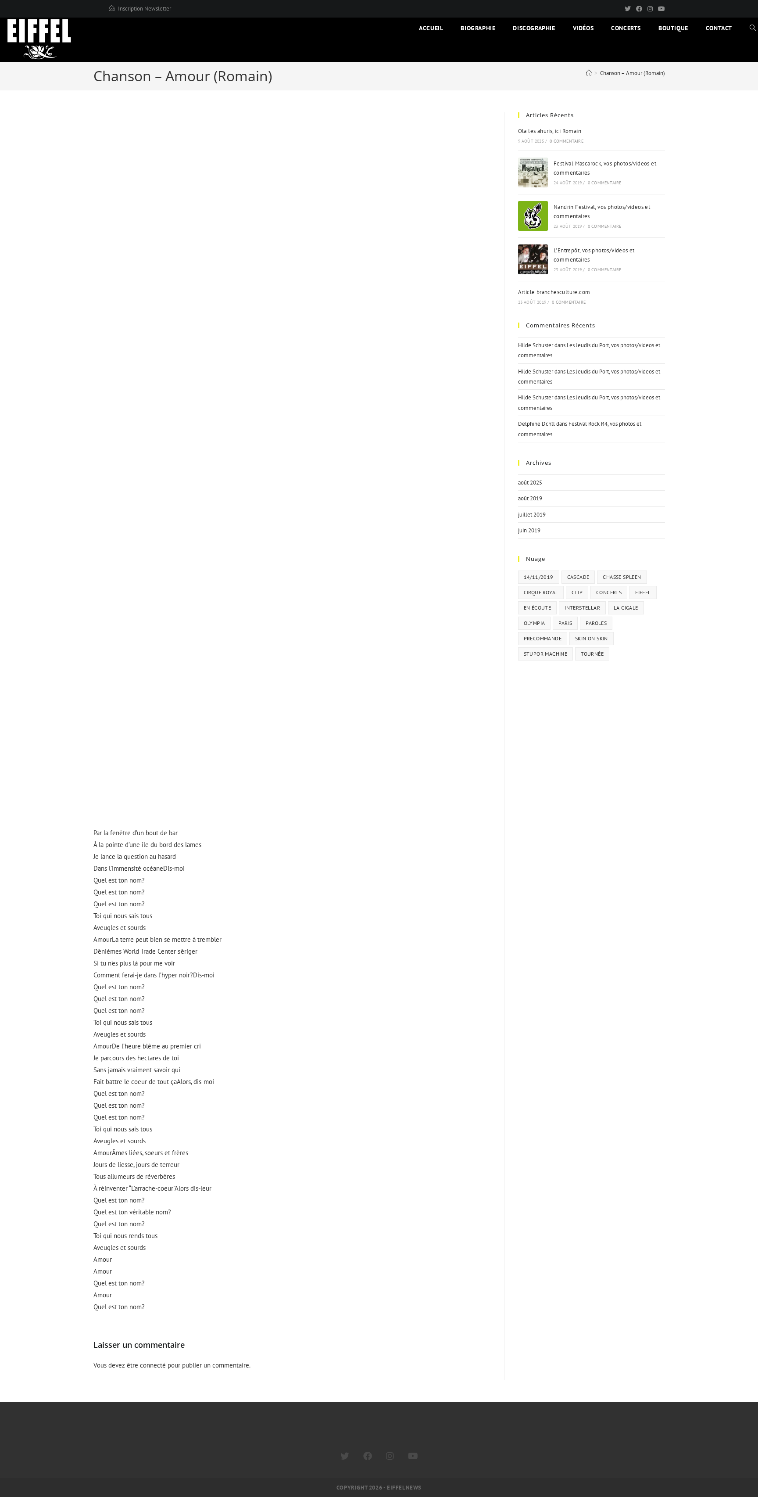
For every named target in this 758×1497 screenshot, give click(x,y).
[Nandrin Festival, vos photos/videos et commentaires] (533, 216)
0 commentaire (566, 141)
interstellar (582, 607)
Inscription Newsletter (144, 8)
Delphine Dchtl (536, 423)
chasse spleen (622, 577)
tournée (592, 653)
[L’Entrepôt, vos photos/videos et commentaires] (533, 259)
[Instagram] (650, 8)
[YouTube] (660, 8)
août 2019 (530, 498)
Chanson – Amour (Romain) (632, 73)
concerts (609, 592)
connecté (153, 1365)
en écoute (537, 607)
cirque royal (541, 592)
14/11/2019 (539, 577)
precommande (542, 638)
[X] (627, 8)
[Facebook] (639, 8)
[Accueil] (589, 73)
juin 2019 (529, 530)
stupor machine (546, 653)
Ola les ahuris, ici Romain (549, 131)
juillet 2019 (532, 514)
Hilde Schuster (535, 345)
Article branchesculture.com (554, 292)
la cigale (626, 607)
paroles (596, 623)
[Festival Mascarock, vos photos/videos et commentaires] (533, 172)
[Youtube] (413, 1456)
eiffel (643, 592)
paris (565, 623)
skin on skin (591, 638)
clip (577, 592)
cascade (578, 577)
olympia (534, 623)
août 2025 (530, 482)
